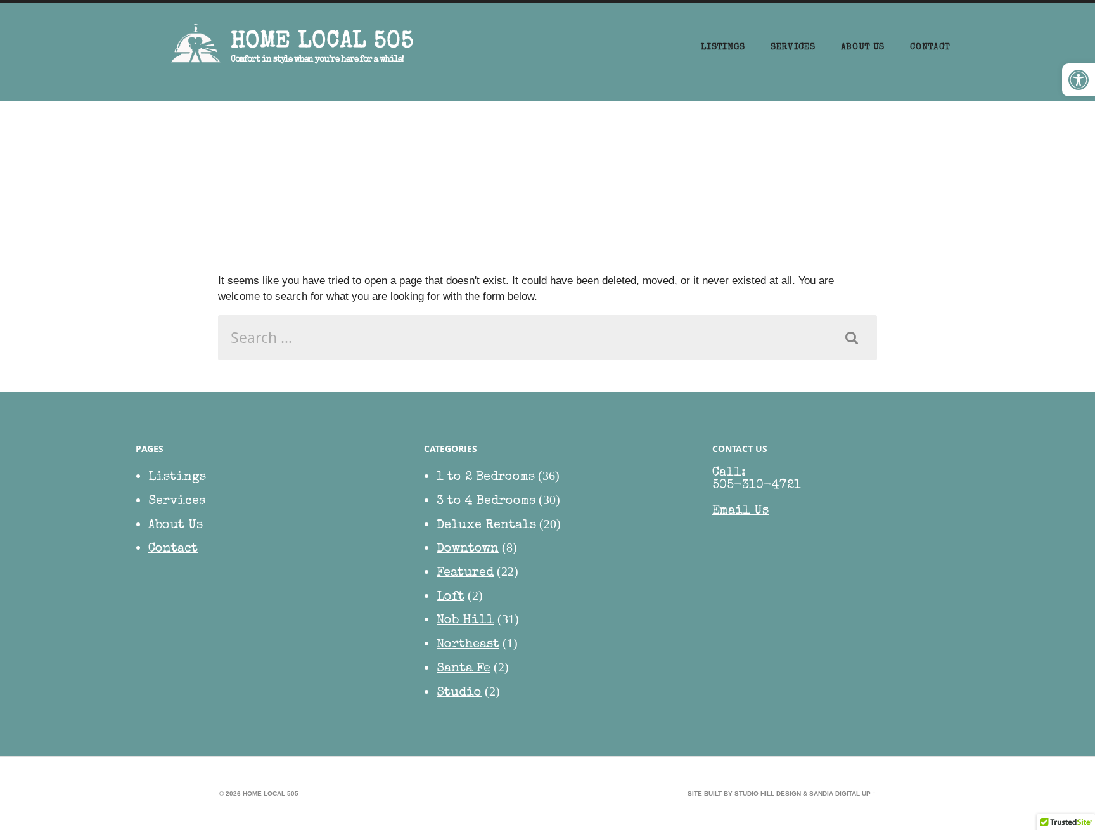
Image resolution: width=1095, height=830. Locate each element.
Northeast (468, 645)
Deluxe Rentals (486, 525)
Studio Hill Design (767, 793)
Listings (723, 47)
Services (793, 47)
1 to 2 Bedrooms (486, 477)
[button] (1078, 79)
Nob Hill (465, 620)
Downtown (468, 549)
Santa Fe (463, 669)
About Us (863, 47)
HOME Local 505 (322, 42)
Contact (930, 47)
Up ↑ (869, 793)
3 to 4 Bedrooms (486, 501)
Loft (450, 597)
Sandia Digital (834, 793)
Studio (459, 693)
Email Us (740, 511)
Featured (465, 573)
